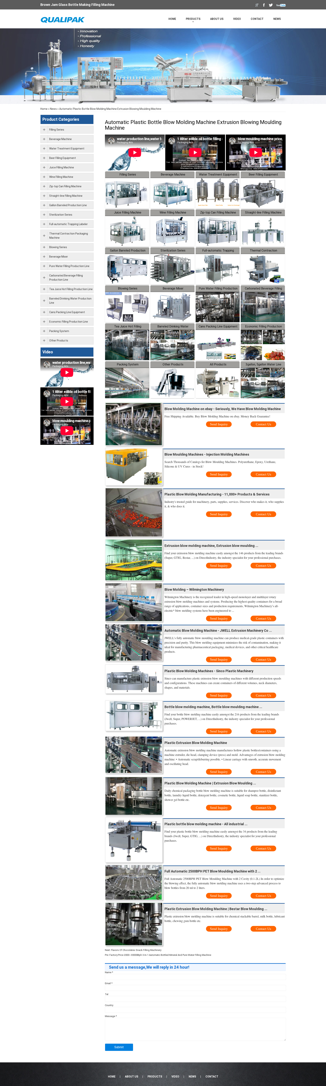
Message (111, 1016)
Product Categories (60, 119)
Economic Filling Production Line (68, 321)
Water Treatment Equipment (218, 174)
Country (109, 1005)
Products (193, 18)
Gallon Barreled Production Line (68, 205)
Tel (106, 994)
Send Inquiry (219, 424)
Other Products (173, 364)
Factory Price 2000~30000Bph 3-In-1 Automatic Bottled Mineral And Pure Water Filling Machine (160, 955)
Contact (257, 18)
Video (237, 18)
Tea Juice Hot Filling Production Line (71, 289)
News (277, 18)
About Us (216, 18)
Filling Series (127, 174)
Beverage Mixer (173, 288)
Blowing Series (127, 288)
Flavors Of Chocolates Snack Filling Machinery (136, 950)
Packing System (127, 364)
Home (172, 18)
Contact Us (263, 424)
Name (109, 972)
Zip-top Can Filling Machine (218, 212)
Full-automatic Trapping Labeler (68, 224)
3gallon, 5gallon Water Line (263, 364)
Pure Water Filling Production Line (69, 266)
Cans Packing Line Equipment (218, 326)
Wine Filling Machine (173, 212)
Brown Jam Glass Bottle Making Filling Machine (77, 5)
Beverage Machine (173, 174)
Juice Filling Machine (127, 212)
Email (108, 983)
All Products (218, 364)
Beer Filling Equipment (263, 174)
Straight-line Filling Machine (263, 212)
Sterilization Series (173, 250)
